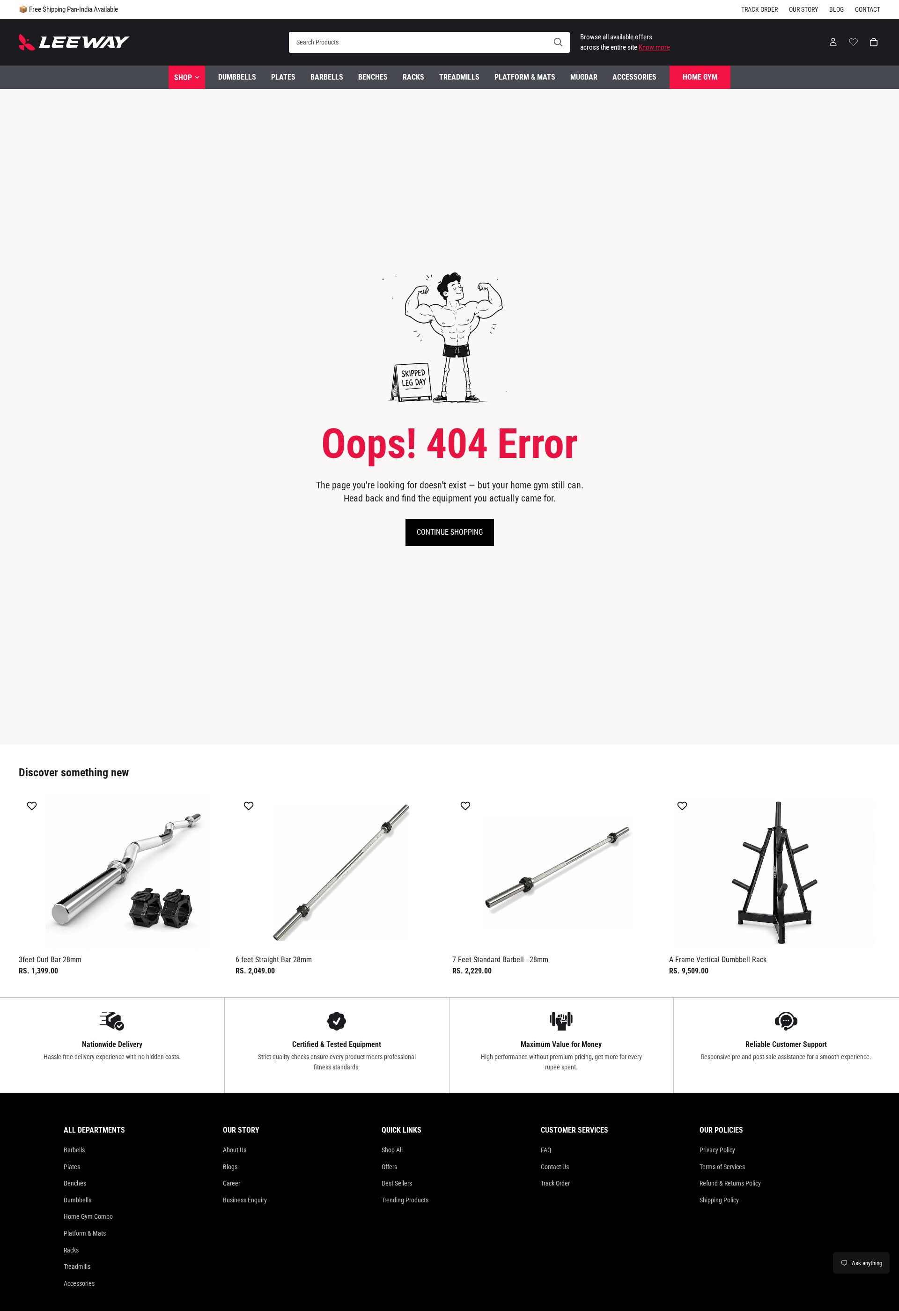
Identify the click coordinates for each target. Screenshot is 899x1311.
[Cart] (873, 42)
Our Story (803, 9)
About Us (234, 1150)
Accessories (79, 1283)
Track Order (759, 9)
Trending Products (405, 1200)
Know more (654, 47)
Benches (75, 1183)
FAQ (546, 1150)
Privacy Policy (717, 1150)
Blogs (230, 1167)
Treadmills (77, 1266)
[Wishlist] (853, 40)
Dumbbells (77, 1200)
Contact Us (555, 1167)
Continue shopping (450, 532)
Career (231, 1183)
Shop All (392, 1150)
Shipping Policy (719, 1200)
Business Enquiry (245, 1200)
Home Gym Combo (88, 1216)
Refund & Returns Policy (730, 1183)
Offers (389, 1167)
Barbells (74, 1150)
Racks (71, 1250)
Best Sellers (397, 1183)
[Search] (429, 42)
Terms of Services (722, 1167)
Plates (72, 1167)
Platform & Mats (85, 1233)
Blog (836, 9)
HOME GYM (700, 77)
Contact (867, 9)
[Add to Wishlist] (33, 806)
